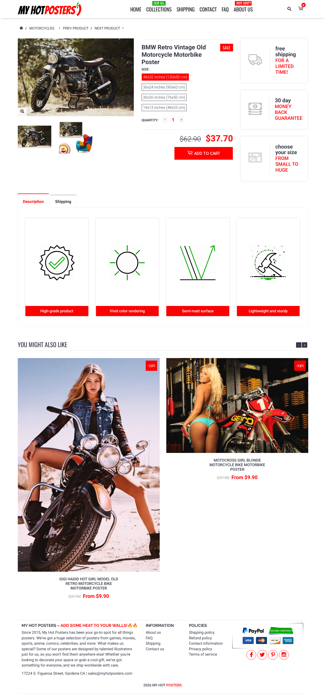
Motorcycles (41, 28)
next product (108, 28)
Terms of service (203, 654)
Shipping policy (202, 632)
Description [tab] (33, 201)
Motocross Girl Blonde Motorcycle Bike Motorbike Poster (237, 465)
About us (153, 632)
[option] (34, 137)
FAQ (225, 9)
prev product (77, 28)
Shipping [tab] (63, 201)
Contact (208, 9)
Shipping (185, 9)
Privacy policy (200, 649)
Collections (158, 7)
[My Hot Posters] (49, 9)
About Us (243, 7)
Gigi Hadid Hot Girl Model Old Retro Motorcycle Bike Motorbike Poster (88, 583)
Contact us (155, 649)
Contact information (206, 643)
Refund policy (200, 638)
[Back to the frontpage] (21, 28)
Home (135, 9)
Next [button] (304, 345)
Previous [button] (298, 345)
